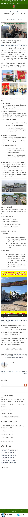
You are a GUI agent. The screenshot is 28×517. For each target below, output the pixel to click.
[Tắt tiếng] (23, 315)
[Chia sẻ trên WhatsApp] (7, 349)
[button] (2, 6)
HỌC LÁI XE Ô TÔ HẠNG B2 (8, 455)
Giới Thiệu (10, 510)
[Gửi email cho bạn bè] (15, 349)
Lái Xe (16, 11)
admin (20, 19)
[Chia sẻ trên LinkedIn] (20, 349)
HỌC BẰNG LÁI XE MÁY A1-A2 (9, 450)
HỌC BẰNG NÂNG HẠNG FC (8, 460)
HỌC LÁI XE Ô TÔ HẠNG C (8, 457)
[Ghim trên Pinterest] (18, 349)
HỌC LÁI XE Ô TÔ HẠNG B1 (8, 452)
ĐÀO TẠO (12, 11)
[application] (14, 294)
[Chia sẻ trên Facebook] (10, 349)
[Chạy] (3, 315)
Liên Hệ (14, 511)
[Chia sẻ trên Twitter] (12, 349)
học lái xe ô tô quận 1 (7, 355)
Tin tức (15, 510)
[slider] (13, 315)
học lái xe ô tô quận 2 (16, 355)
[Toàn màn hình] (25, 315)
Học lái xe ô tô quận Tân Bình (16, 357)
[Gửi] (25, 385)
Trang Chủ (4, 510)
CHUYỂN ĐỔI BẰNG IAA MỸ (8, 462)
